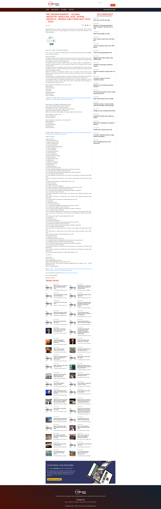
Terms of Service (83, 502)
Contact (71, 9)
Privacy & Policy (92, 502)
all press (63, 9)
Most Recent (55, 9)
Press (66, 502)
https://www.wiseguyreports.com (70, 272)
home (47, 9)
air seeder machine (51, 52)
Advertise (71, 502)
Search (113, 5)
